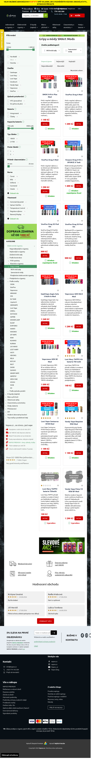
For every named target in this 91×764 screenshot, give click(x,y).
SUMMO (13, 370)
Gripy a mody (14, 266)
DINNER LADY (15, 320)
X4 (11, 388)
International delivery (10, 711)
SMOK (12, 367)
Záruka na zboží (8, 695)
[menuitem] (10, 26)
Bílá (13, 179)
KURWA (13, 343)
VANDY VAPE (14, 373)
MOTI (12, 352)
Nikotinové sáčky (13, 400)
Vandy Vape (15, 85)
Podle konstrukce (16, 258)
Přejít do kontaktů (12, 672)
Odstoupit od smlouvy (10, 755)
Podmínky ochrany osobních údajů (15, 700)
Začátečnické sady (16, 255)
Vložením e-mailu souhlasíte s (44, 641)
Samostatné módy (17, 272)
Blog (38, 9)
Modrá (14, 189)
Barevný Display (17, 214)
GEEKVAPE (14, 305)
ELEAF (12, 323)
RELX (12, 358)
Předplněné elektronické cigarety (22, 275)
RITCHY (13, 361)
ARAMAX (13, 293)
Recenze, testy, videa (55, 699)
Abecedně (60, 66)
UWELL (12, 311)
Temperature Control (19, 208)
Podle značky (14, 281)
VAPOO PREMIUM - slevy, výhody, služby (22, 442)
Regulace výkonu (18, 211)
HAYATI (12, 329)
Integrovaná (15, 113)
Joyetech (13, 302)
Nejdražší (72, 61)
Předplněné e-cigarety (17, 278)
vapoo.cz (54, 661)
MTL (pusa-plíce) (17, 101)
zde (24, 649)
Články (14, 116)
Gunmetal (15, 186)
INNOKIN (13, 332)
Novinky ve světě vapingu (56, 694)
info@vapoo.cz (60, 8)
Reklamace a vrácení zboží (12, 689)
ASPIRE (12, 317)
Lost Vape (15, 79)
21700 (13, 142)
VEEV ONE (14, 379)
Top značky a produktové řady (17, 418)
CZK (79, 9)
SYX (11, 296)
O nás (34, 11)
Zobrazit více (45, 621)
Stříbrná (14, 183)
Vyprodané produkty (10, 713)
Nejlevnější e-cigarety (17, 252)
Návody (50, 702)
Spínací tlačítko (17, 205)
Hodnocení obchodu (46, 584)
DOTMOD (13, 314)
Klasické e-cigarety (16, 264)
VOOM (12, 382)
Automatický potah (18, 202)
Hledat (45, 15)
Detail (45, 124)
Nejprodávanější (47, 66)
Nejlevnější (60, 61)
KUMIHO (13, 340)
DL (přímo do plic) (17, 104)
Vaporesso (15, 88)
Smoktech (15, 82)
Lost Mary (15, 75)
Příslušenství (11, 409)
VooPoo (14, 91)
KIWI (12, 338)
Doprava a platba (8, 692)
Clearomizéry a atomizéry (16, 403)
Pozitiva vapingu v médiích (57, 696)
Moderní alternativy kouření (17, 415)
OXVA (12, 284)
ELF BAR (13, 299)
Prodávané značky (9, 703)
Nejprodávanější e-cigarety (19, 249)
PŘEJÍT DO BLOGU (55, 707)
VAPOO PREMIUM (17, 642)
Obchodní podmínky (10, 697)
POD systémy (15, 261)
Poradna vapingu (53, 691)
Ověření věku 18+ (9, 705)
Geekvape (15, 72)
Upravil (57, 743)
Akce (13, 60)
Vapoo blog (55, 670)
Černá (14, 176)
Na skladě (15, 57)
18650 (13, 138)
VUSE (12, 385)
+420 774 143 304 (12, 670)
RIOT (12, 364)
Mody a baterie (12, 406)
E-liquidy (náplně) (13, 394)
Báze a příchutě (12, 397)
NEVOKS (13, 355)
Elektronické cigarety (14, 246)
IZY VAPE (13, 335)
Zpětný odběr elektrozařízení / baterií (16, 708)
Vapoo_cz (54, 667)
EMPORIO (13, 326)
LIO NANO (13, 346)
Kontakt (43, 11)
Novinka (14, 63)
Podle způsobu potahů (17, 391)
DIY (8, 412)
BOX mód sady (16, 269)
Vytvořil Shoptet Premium (34, 743)
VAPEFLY (13, 376)
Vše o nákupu (28, 9)
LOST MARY (14, 349)
